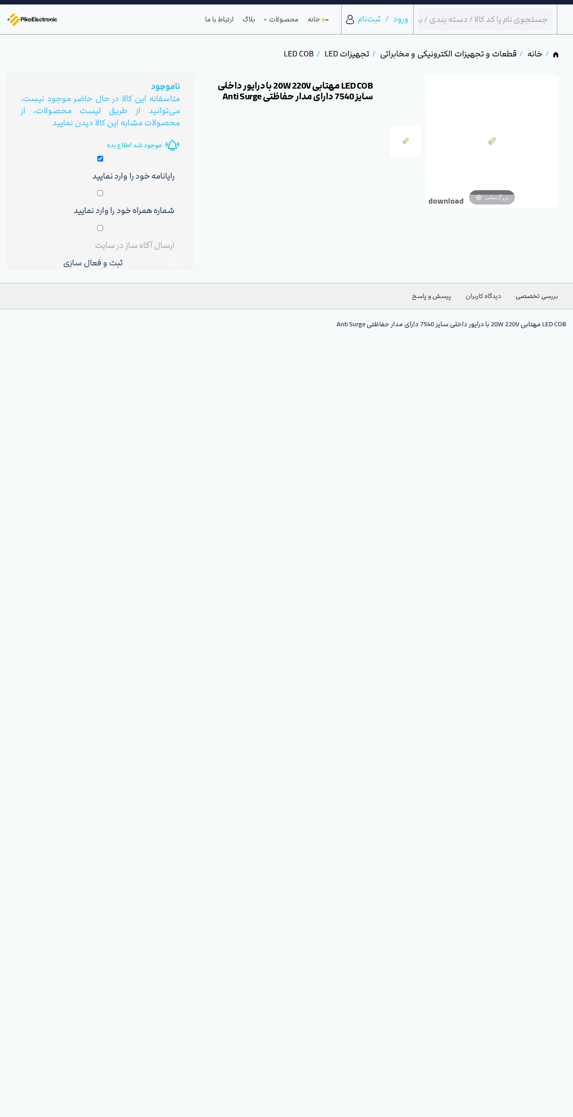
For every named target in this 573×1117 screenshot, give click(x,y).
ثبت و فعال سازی (95, 263)
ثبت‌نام (369, 19)
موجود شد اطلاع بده (134, 145)
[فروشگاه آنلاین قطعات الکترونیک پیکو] (32, 19)
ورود (401, 19)
